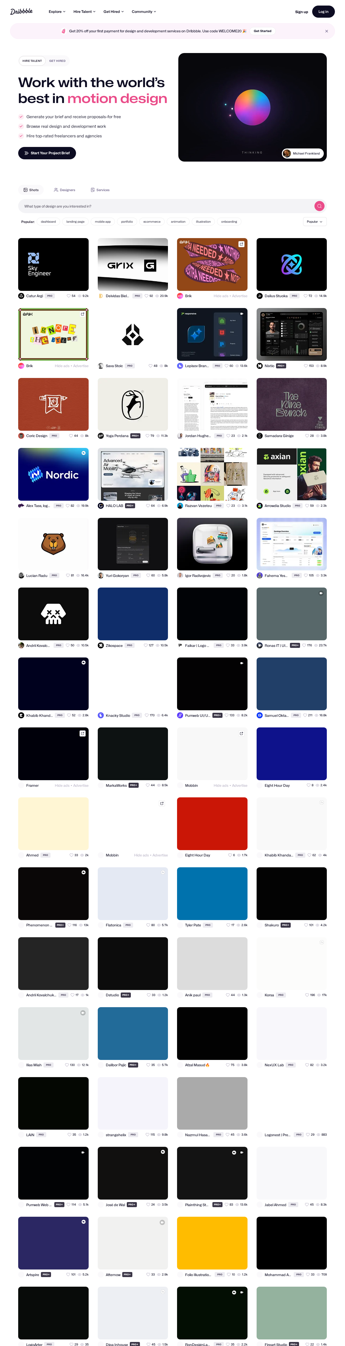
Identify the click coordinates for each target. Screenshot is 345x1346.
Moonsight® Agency (305, 159)
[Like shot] (80, 282)
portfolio (127, 221)
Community (142, 11)
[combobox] (164, 206)
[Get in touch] (60, 282)
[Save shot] (70, 282)
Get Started (263, 31)
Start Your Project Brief (50, 153)
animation (178, 221)
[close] (327, 31)
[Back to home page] (21, 11)
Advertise (240, 296)
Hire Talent (82, 11)
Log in (323, 11)
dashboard (48, 221)
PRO (49, 295)
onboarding (229, 221)
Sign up (301, 12)
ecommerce (151, 221)
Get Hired (112, 11)
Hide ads (221, 296)
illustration (203, 221)
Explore (55, 11)
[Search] (319, 206)
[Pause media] (187, 154)
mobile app (103, 221)
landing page (75, 221)
